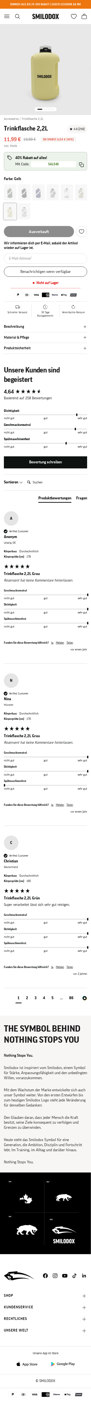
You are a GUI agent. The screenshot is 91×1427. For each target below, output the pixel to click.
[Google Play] (62, 1363)
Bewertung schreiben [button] (45, 462)
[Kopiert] (81, 164)
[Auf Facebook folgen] (45, 1276)
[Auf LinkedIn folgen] (84, 1276)
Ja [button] (52, 642)
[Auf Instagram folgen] (55, 1276)
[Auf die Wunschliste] (81, 231)
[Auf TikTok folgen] (74, 1276)
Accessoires (11, 118)
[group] (45, 392)
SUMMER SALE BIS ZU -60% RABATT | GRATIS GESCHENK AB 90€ (45, 4)
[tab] (54, 499)
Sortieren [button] (11, 482)
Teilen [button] (69, 642)
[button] (19, 998)
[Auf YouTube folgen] (65, 1276)
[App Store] (28, 1363)
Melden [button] (60, 642)
